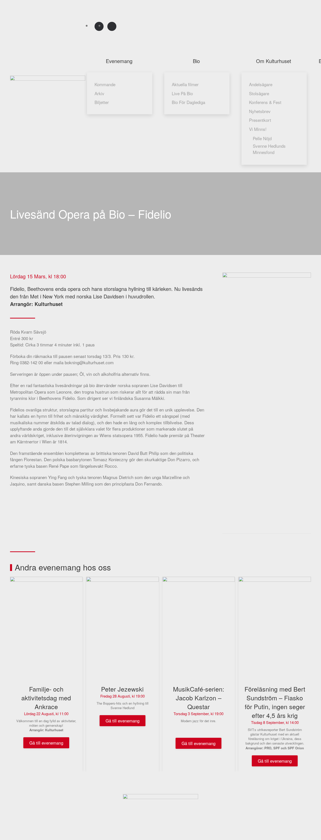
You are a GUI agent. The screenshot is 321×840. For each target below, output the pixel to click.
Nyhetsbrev (260, 111)
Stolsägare (259, 93)
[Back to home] (48, 90)
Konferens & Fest (265, 102)
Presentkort (260, 120)
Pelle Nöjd (262, 138)
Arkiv (99, 93)
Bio (196, 61)
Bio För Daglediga (188, 102)
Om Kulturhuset (273, 61)
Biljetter (102, 102)
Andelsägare (260, 84)
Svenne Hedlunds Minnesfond (269, 149)
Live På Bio (182, 93)
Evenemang (119, 61)
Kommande (105, 84)
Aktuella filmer (185, 84)
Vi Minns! (258, 129)
